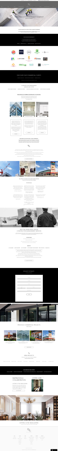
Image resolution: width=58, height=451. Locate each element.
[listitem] (16, 110)
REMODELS (18, 43)
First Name (29, 277)
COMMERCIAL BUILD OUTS (23, 43)
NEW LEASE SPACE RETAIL (38, 43)
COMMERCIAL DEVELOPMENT (30, 43)
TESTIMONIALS (29, 182)
